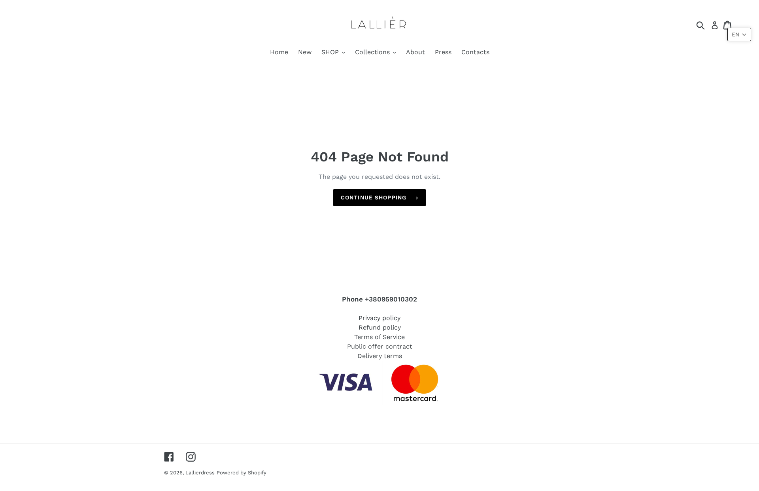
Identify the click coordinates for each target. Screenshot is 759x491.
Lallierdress (200, 473)
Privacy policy (379, 318)
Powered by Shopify (241, 473)
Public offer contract (379, 346)
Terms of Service (379, 337)
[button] (739, 34)
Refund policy (380, 327)
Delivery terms (379, 356)
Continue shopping (373, 197)
